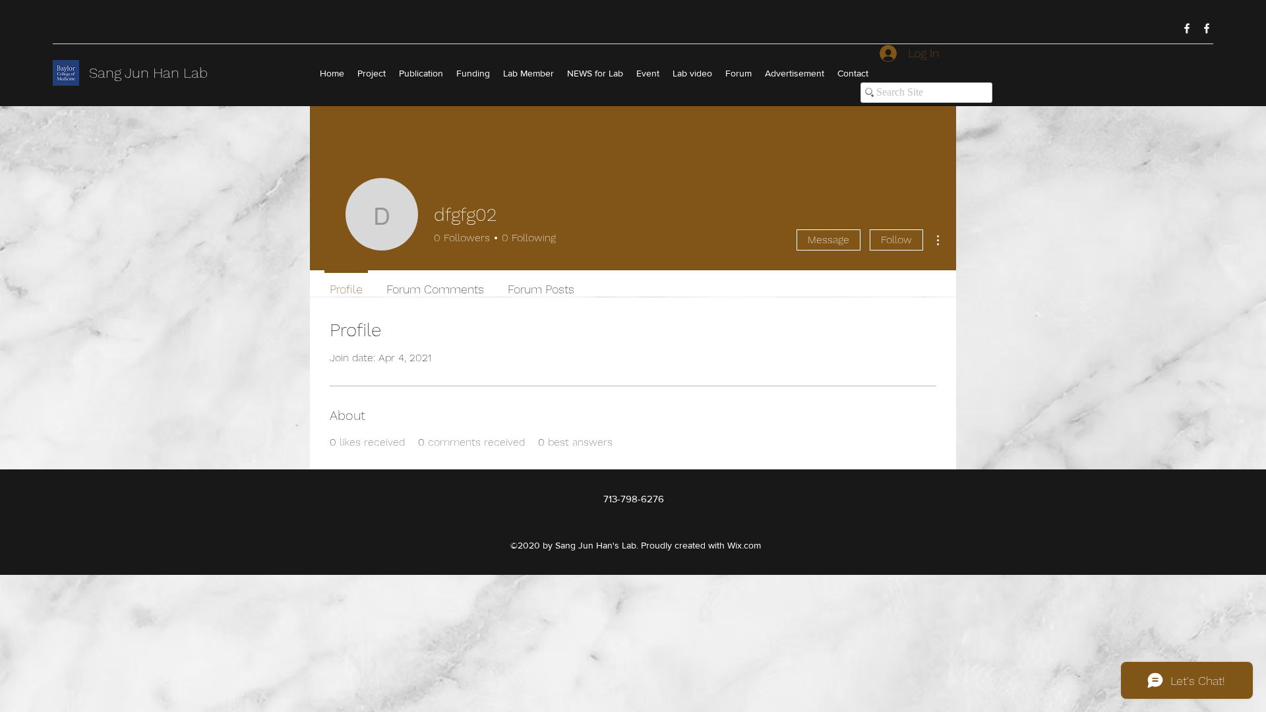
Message (828, 239)
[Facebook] (1186, 28)
